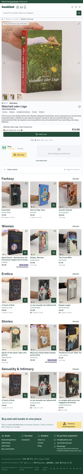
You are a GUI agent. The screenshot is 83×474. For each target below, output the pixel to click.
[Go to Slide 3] (20, 97)
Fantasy (8, 178)
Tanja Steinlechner (9, 109)
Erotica (7, 274)
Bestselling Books (9, 440)
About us (41, 440)
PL (80, 468)
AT (57, 468)
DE (61, 468)
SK (54, 468)
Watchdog (6, 443)
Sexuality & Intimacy (18, 369)
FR (74, 468)
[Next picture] (79, 63)
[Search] (79, 13)
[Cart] (76, 7)
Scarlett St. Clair (7, 307)
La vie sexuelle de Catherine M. (43, 305)
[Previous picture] (4, 63)
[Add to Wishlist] (79, 107)
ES (64, 468)
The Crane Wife (65, 258)
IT (67, 468)
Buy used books (8, 449)
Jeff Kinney (33, 357)
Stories (7, 321)
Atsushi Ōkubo (6, 212)
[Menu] (79, 7)
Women (8, 226)
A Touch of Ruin (8, 305)
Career (40, 443)
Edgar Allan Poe (7, 357)
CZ (51, 468)
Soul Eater (6, 210)
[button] (41, 61)
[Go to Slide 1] (5, 97)
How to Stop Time (37, 210)
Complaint (25, 440)
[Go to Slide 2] (13, 97)
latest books (14, 1)
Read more (5, 122)
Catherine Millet (35, 307)
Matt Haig (33, 212)
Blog (40, 446)
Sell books (6, 446)
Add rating (13, 103)
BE (77, 468)
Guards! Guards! (65, 210)
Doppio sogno (65, 305)
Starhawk (4, 262)
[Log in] (72, 7)
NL (71, 468)
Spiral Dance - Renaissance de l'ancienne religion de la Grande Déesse (15, 260)
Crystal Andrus (34, 260)
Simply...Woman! (37, 258)
